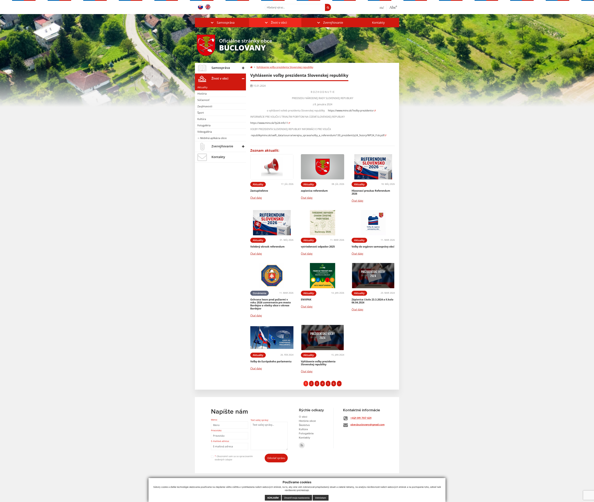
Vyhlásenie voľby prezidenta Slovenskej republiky (284, 67)
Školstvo (304, 425)
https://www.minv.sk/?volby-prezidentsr (351, 110)
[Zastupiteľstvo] (271, 166)
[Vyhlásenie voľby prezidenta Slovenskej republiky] (322, 337)
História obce (307, 421)
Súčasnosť (203, 100)
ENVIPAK (306, 299)
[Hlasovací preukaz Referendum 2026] (373, 166)
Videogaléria (204, 131)
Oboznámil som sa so (234, 458)
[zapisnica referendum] (322, 166)
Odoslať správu (276, 458)
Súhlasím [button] (273, 497)
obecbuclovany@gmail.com (367, 424)
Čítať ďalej (256, 198)
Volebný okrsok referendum (267, 246)
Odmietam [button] (320, 497)
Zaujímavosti (204, 106)
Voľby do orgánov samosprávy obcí (373, 246)
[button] (222, 22)
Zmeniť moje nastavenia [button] (297, 497)
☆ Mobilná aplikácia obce (212, 138)
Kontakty (378, 22)
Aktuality (202, 87)
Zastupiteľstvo (259, 190)
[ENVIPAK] (322, 275)
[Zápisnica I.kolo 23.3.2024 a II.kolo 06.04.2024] (373, 275)
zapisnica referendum (314, 190)
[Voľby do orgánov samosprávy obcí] (373, 222)
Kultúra (201, 119)
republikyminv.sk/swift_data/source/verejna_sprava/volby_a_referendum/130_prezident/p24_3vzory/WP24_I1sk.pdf (317, 135)
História (202, 93)
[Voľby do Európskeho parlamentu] (271, 337)
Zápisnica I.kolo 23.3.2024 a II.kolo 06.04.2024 (372, 301)
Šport (200, 112)
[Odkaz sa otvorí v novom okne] (302, 445)
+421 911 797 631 (360, 418)
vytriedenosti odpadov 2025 (318, 246)
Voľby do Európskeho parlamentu (271, 361)
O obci (303, 416)
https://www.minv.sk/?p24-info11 (269, 123)
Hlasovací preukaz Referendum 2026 (371, 192)
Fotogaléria (204, 125)
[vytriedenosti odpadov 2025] (322, 222)
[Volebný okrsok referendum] (271, 222)
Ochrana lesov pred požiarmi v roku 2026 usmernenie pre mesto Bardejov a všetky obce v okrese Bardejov (270, 304)
